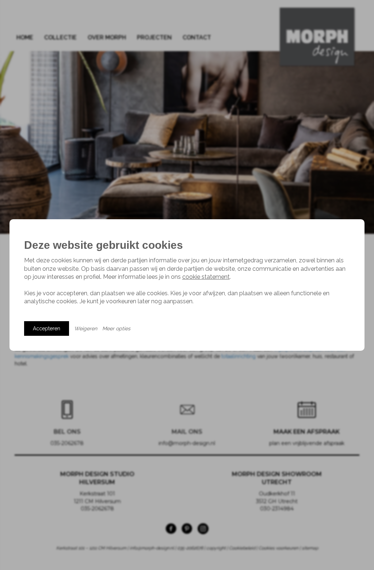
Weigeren (85, 328)
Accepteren (46, 328)
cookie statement (206, 276)
